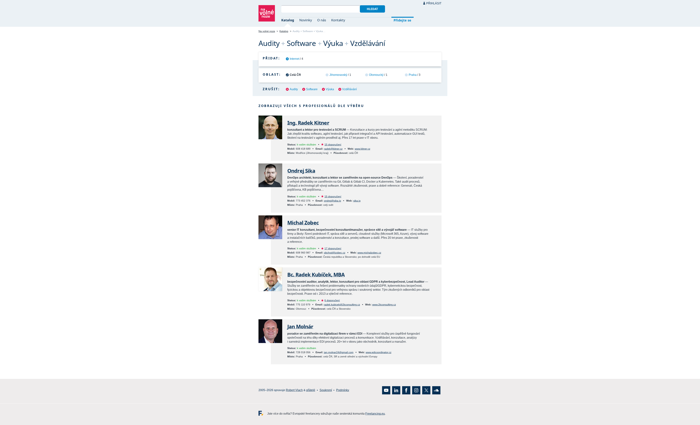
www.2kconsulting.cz (384, 304)
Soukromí (326, 390)
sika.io (357, 200)
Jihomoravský (338, 74)
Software (312, 89)
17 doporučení (332, 248)
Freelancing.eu (262, 413)
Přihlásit (434, 3)
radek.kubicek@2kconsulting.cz (342, 304)
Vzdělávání (349, 89)
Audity (294, 89)
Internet (294, 58)
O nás (321, 20)
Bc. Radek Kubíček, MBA (316, 274)
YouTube (386, 390)
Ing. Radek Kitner (308, 122)
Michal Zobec (303, 222)
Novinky (305, 20)
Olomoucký (376, 74)
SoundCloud (436, 390)
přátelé (310, 390)
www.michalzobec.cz (369, 252)
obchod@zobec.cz (334, 252)
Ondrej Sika (301, 170)
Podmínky (342, 390)
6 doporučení (332, 300)
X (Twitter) (426, 390)
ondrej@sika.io (332, 200)
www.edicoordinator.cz (378, 352)
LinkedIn (396, 390)
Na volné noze (266, 31)
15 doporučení (332, 144)
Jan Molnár (300, 326)
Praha (413, 74)
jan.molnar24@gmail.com (338, 352)
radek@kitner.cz (333, 148)
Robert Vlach (294, 390)
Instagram (416, 390)
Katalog (287, 20)
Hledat (372, 9)
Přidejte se (402, 20)
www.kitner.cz (362, 148)
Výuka (330, 89)
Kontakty (338, 20)
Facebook (406, 390)
